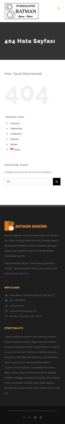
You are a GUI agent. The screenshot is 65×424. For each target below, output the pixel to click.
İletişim (14, 144)
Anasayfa (15, 123)
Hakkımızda (16, 128)
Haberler (14, 139)
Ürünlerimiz (16, 134)
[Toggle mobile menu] (58, 8)
